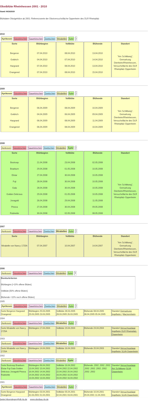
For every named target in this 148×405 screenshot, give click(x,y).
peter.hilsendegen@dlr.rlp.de (14, 399)
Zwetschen (50, 39)
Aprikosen (6, 148)
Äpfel (71, 39)
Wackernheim (129, 314)
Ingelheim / (117, 314)
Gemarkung (126, 311)
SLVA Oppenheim (129, 351)
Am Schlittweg (118, 368)
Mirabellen (62, 39)
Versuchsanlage (127, 328)
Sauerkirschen (36, 39)
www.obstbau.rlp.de (39, 399)
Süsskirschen (20, 39)
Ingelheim (116, 331)
